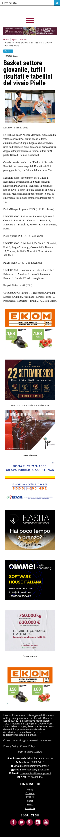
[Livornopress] (26, 11)
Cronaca (30, 793)
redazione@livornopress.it (35, 765)
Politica (30, 797)
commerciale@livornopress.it (35, 773)
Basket (23, 39)
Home (6, 39)
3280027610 (37, 762)
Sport (15, 39)
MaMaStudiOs (34, 751)
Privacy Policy (10, 746)
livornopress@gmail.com (35, 769)
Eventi (30, 804)
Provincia (30, 808)
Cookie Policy (27, 746)
